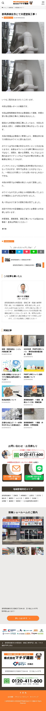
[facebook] (20, 693)
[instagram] (23, 693)
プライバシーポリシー (22, 697)
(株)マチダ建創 (23, 296)
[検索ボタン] (3, 3)
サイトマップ (34, 697)
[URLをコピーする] (40, 252)
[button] (5, 252)
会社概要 (10, 697)
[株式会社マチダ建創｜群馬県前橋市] (23, 3)
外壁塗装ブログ (8, 17)
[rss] (26, 693)
